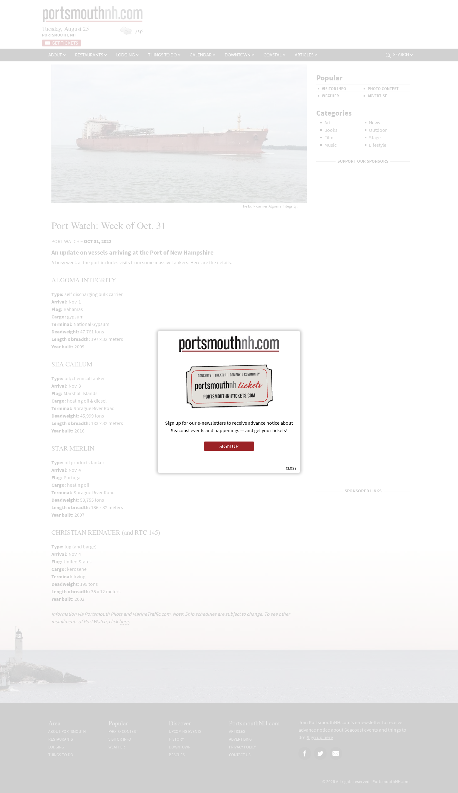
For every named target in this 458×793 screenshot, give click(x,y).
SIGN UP (229, 446)
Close (291, 468)
